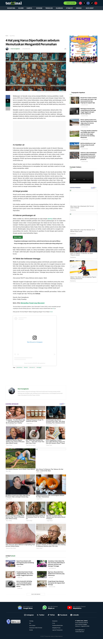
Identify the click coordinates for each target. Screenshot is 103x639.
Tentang (31, 621)
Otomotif (69, 8)
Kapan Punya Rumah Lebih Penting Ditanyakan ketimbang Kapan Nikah (25, 562)
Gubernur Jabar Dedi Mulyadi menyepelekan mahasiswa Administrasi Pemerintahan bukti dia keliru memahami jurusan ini (88, 156)
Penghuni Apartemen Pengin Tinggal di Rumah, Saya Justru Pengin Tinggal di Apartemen (24, 573)
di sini (51, 311)
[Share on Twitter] (8, 101)
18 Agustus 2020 (52, 586)
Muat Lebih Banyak (35, 594)
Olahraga (59, 8)
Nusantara (11, 8)
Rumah (26, 367)
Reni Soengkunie (15, 48)
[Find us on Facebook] (88, 3)
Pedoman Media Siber (57, 625)
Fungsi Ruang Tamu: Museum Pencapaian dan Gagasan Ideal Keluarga (56, 582)
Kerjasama (54, 621)
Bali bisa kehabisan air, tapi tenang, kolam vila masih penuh (87, 145)
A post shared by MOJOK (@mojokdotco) (34, 363)
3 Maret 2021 (19, 577)
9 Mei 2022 (19, 566)
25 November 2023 (52, 568)
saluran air (32, 367)
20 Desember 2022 (26, 48)
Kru (30, 623)
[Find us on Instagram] (80, 3)
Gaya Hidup (90, 8)
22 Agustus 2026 (84, 161)
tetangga (39, 367)
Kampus (29, 8)
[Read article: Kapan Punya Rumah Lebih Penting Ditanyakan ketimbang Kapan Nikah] (10, 563)
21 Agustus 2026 (84, 139)
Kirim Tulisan (70, 3)
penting (50, 219)
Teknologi (49, 8)
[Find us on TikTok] (92, 3)
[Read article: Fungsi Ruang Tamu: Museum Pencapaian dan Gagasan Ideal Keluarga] (42, 583)
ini (53, 308)
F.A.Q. (53, 623)
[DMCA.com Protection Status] (16, 621)
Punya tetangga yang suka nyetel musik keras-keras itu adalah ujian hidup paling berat (38, 243)
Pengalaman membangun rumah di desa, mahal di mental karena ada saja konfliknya (37, 241)
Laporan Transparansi (57, 630)
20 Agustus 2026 (84, 104)
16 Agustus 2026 (84, 115)
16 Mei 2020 (51, 577)
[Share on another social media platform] (8, 108)
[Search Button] (96, 8)
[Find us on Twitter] (84, 3)
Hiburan (79, 8)
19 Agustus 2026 (84, 126)
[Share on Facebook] (8, 97)
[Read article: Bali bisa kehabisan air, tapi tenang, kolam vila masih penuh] (74, 145)
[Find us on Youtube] (95, 3)
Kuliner (20, 8)
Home (7, 35)
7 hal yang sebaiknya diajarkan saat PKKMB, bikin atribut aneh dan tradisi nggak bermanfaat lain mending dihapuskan (88, 134)
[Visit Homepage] (14, 3)
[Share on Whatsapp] (8, 105)
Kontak (31, 630)
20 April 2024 (19, 588)
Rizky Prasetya (35, 314)
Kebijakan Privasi (56, 627)
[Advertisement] (51, 23)
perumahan (19, 367)
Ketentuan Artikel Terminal (35, 627)
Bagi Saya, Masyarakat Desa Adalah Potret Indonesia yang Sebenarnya (56, 573)
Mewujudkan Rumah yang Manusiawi (32, 303)
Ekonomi (39, 8)
